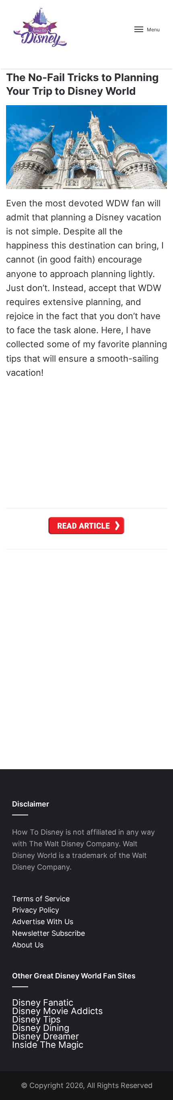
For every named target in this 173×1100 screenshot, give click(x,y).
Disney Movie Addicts (57, 1011)
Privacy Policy (35, 910)
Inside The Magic (47, 1044)
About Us (27, 945)
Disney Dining (40, 1028)
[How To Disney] (40, 27)
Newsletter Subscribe (48, 933)
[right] (86, 528)
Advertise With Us (42, 921)
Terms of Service (41, 898)
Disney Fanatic (42, 1002)
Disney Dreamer (45, 1036)
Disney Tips (36, 1019)
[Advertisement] (86, 653)
